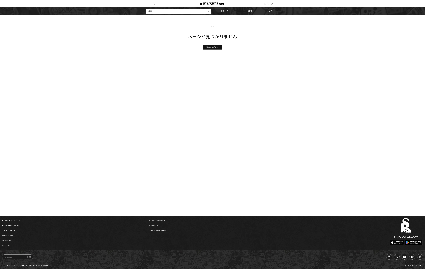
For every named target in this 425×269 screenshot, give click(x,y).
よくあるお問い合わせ (157, 220)
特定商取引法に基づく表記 (39, 265)
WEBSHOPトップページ (11, 220)
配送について (7, 245)
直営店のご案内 (8, 235)
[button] (154, 3)
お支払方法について (9, 240)
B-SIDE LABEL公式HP (10, 225)
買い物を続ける (212, 47)
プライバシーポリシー (10, 265)
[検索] (208, 11)
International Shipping (158, 230)
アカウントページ (8, 230)
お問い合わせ (154, 225)
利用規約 (24, 265)
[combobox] (178, 11)
